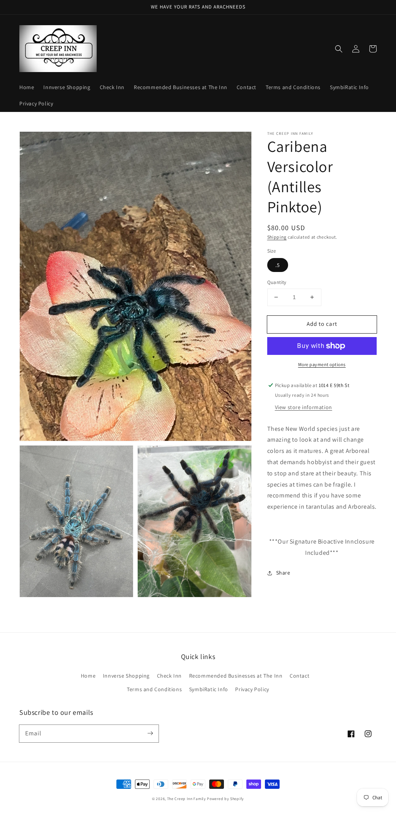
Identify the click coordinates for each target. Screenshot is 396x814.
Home (88, 675)
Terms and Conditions (154, 689)
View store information (303, 407)
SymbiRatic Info (208, 689)
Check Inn (169, 675)
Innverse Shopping (126, 675)
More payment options (322, 364)
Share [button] (283, 572)
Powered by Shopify (225, 798)
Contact (299, 675)
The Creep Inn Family (186, 798)
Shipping (277, 237)
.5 (277, 265)
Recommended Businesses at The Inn (236, 675)
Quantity (277, 282)
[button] (338, 48)
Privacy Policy (252, 689)
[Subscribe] (150, 733)
